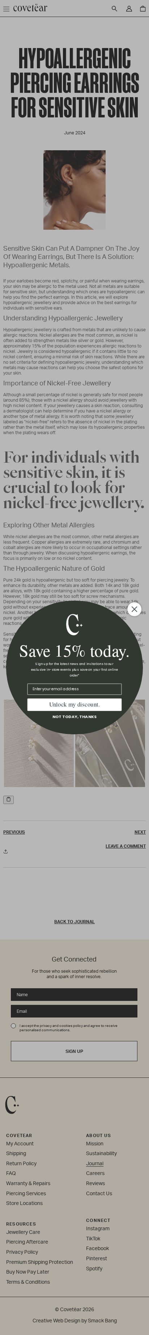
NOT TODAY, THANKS (74, 717)
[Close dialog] (134, 609)
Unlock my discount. (74, 704)
